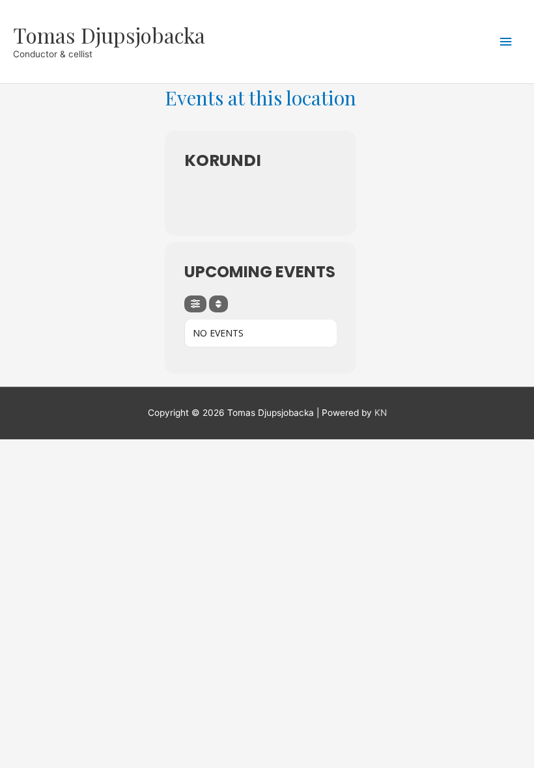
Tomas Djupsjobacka (109, 35)
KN (380, 412)
